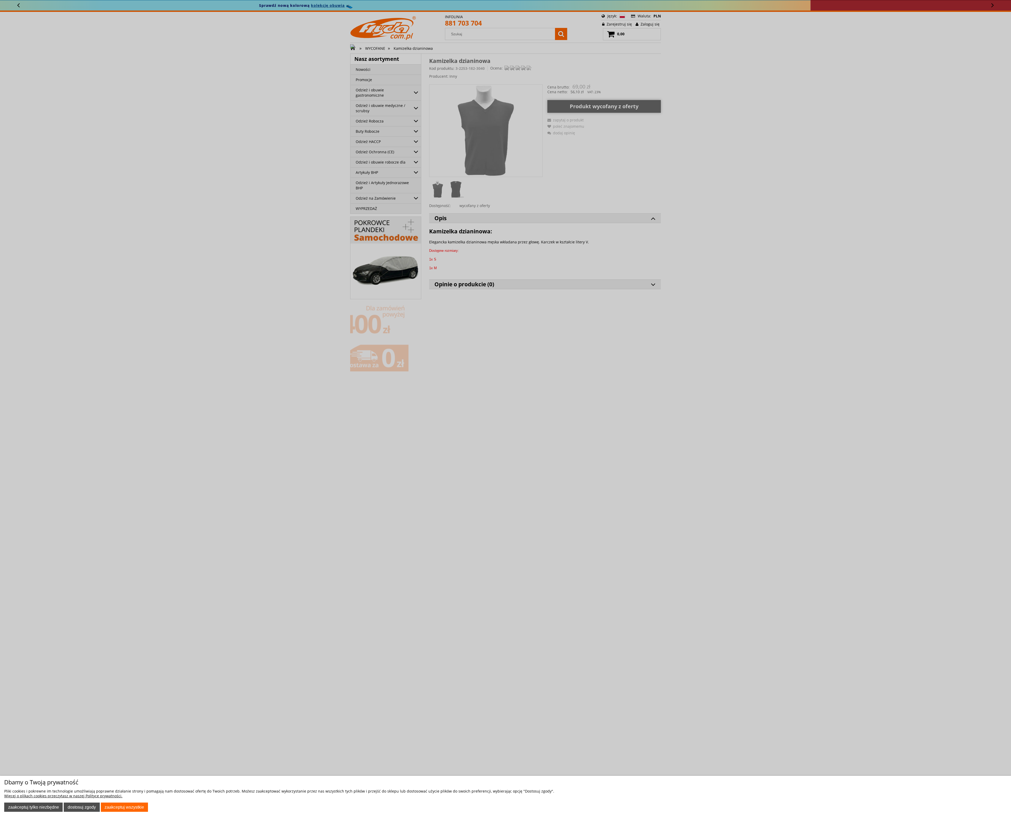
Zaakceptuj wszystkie (124, 807)
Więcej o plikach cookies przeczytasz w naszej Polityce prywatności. (63, 795)
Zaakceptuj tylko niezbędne (33, 807)
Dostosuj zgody (82, 807)
